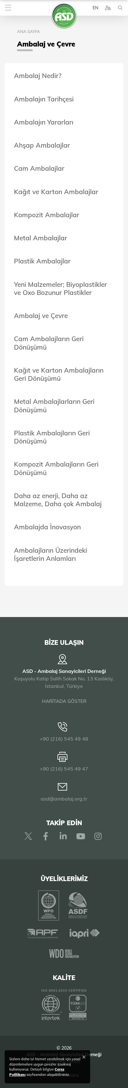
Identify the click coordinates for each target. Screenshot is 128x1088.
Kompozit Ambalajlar (46, 215)
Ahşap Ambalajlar (42, 145)
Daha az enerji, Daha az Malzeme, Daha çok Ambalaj (58, 500)
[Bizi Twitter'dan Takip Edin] (28, 836)
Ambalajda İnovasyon (47, 527)
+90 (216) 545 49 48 (64, 739)
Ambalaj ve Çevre (41, 315)
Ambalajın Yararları (43, 122)
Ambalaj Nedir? (38, 75)
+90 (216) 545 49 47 (64, 769)
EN (95, 8)
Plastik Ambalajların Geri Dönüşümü (52, 437)
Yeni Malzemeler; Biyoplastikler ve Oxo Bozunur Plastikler (60, 288)
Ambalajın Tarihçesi (44, 99)
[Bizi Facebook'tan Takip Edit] (45, 836)
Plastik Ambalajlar (42, 261)
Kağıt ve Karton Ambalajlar (56, 192)
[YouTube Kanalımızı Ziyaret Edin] (80, 836)
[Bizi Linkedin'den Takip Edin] (63, 836)
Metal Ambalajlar (40, 238)
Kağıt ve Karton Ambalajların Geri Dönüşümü (58, 374)
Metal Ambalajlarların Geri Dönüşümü (54, 405)
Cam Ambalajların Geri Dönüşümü (49, 343)
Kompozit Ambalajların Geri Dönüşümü (56, 468)
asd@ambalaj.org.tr (64, 799)
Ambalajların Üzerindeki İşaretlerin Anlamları (50, 554)
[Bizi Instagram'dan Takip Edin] (98, 836)
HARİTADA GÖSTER (64, 701)
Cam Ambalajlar (39, 168)
